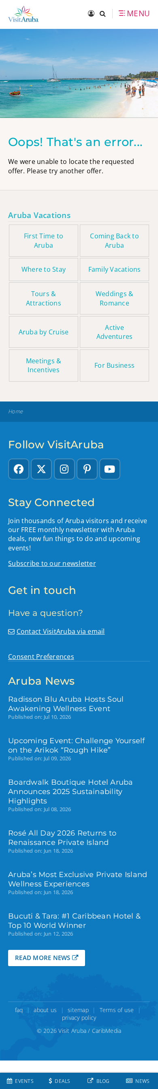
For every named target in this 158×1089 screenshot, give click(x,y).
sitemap (78, 1010)
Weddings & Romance (115, 298)
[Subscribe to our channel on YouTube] (109, 469)
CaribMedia (107, 1030)
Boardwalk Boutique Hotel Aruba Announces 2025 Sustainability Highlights (70, 791)
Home (15, 411)
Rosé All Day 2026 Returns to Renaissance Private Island (62, 838)
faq (19, 1010)
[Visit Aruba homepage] (23, 13)
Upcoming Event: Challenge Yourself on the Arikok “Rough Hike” (76, 745)
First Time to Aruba (43, 240)
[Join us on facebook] (18, 469)
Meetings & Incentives (44, 365)
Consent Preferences (41, 656)
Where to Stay (43, 269)
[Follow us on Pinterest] (87, 469)
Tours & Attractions (43, 298)
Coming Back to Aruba (114, 240)
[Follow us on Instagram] (64, 469)
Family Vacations (114, 269)
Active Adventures (114, 332)
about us (45, 1010)
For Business (114, 365)
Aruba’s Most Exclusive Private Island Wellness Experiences (77, 879)
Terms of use (117, 1010)
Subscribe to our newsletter (52, 563)
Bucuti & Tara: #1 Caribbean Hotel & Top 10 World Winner (74, 921)
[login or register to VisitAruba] (92, 14)
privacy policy (79, 1017)
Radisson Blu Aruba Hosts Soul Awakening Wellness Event (66, 704)
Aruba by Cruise (44, 331)
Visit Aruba (72, 1030)
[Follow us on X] (41, 469)
